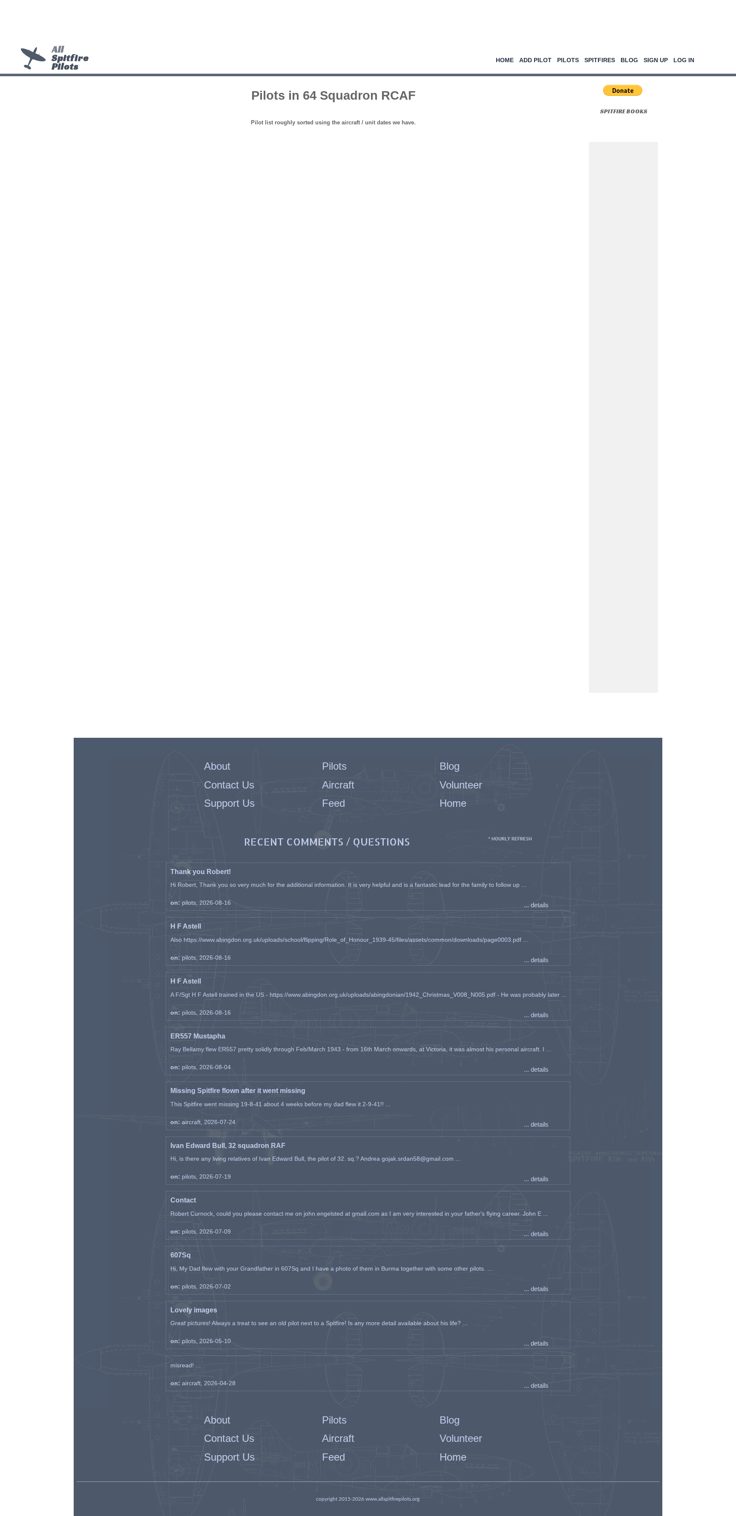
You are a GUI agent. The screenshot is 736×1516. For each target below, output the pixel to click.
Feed (333, 803)
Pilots (568, 60)
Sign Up (656, 60)
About (217, 766)
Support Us (229, 803)
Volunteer (461, 785)
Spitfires (599, 60)
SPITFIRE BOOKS (623, 111)
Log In (683, 60)
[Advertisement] (365, 23)
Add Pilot (535, 60)
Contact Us (229, 785)
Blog (629, 60)
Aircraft (338, 785)
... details (536, 905)
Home (505, 60)
